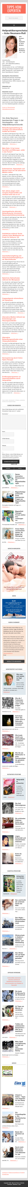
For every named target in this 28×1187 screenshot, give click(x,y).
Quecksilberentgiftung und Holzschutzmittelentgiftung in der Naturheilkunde (12, 257)
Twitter (20, 468)
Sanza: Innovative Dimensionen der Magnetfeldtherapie (20, 478)
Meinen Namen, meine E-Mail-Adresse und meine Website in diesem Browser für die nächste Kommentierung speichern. (12, 455)
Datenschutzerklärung (8, 653)
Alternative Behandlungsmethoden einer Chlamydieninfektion (12, 339)
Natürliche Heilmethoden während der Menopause (11, 279)
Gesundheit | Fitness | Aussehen (17, 400)
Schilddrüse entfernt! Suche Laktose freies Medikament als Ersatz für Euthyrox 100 (13, 235)
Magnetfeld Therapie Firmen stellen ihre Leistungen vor (20, 515)
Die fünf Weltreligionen (20, 804)
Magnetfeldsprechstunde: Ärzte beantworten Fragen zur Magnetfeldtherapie (20, 497)
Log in (19, 1184)
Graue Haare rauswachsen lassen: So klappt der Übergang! (20, 532)
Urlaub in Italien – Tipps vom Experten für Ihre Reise (20, 1097)
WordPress (15, 1184)
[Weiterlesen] (6, 692)
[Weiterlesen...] (13, 144)
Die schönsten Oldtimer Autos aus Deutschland (20, 821)
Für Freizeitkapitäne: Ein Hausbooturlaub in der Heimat (20, 1117)
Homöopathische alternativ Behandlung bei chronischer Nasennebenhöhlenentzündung (13, 213)
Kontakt (22, 1172)
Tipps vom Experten (14, 8)
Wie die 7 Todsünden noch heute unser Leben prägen (19, 701)
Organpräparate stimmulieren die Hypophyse (12, 299)
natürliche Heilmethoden (8, 401)
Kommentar (5, 414)
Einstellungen (5, 1174)
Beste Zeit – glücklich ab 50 (19, 1134)
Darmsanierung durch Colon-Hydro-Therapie (12, 359)
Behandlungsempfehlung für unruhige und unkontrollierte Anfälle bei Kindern (12, 129)
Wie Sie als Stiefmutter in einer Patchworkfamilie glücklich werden (20, 757)
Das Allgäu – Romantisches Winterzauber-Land (20, 920)
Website (4, 445)
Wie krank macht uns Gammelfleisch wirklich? (20, 738)
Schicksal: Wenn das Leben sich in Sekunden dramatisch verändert (20, 720)
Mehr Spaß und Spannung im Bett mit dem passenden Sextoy (20, 1046)
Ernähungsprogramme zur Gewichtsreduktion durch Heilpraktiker (11, 378)
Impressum (5, 1172)
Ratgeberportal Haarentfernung (14, 981)
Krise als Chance (18, 855)
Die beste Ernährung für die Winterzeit (20, 993)
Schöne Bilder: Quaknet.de (14, 977)
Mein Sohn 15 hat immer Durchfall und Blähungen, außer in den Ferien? (13, 150)
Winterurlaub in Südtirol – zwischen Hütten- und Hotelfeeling (19, 939)
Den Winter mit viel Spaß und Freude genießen (20, 955)
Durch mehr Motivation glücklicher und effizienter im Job (20, 1150)
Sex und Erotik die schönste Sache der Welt (20, 902)
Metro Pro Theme (15, 1183)
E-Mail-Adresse (5, 438)
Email (4, 655)
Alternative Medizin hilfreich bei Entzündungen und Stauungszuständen (13, 319)
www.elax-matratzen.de (14, 979)
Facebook (8, 468)
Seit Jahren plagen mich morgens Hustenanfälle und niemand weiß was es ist (12, 192)
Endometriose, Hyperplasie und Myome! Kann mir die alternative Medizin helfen (13, 170)
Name (3, 431)
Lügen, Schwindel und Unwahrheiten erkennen (20, 839)
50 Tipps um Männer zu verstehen (19, 1008)
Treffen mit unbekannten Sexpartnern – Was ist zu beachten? (20, 1027)
